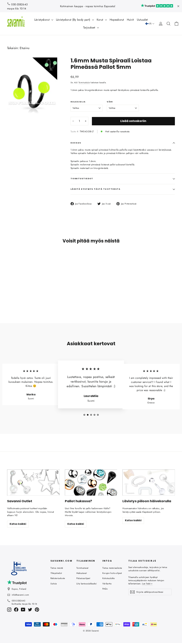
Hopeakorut (117, 20)
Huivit (130, 20)
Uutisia (53, 583)
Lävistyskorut (42, 20)
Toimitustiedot (82, 178)
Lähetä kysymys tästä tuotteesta (96, 189)
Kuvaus (76, 143)
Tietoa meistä (56, 568)
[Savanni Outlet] (33, 482)
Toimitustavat (82, 568)
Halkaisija (78, 102)
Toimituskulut (84, 82)
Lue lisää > (147, 583)
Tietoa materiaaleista (112, 568)
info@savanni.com (20, 594)
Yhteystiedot (56, 573)
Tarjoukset (89, 27)
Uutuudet (142, 20)
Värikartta (106, 583)
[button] (149, 23)
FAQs (105, 588)
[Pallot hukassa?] (91, 482)
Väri (110, 102)
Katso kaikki (18, 524)
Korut (100, 20)
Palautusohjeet (83, 578)
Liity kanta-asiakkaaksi (86, 583)
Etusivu (24, 48)
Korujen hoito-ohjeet (112, 573)
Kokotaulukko (108, 578)
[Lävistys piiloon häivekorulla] (148, 482)
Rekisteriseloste (57, 578)
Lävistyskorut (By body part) (73, 20)
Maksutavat (81, 573)
